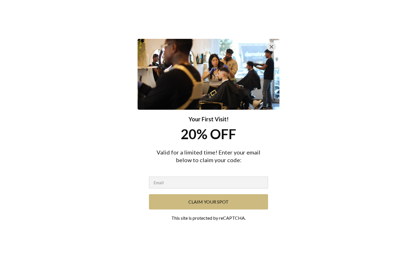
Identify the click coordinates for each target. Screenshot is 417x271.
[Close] (271, 46)
